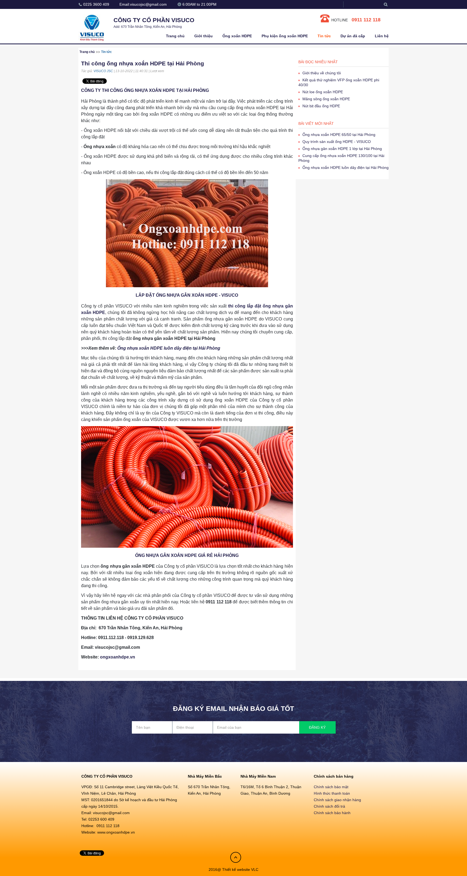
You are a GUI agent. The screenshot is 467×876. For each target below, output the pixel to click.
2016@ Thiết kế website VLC (233, 869)
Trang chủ (175, 36)
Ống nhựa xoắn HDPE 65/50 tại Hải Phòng (338, 134)
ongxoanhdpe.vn (117, 657)
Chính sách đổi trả (329, 806)
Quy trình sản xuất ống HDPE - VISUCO (336, 141)
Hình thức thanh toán (332, 793)
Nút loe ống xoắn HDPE (322, 92)
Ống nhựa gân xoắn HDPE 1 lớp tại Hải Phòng (342, 148)
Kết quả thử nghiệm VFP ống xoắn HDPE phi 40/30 (338, 82)
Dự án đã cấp (353, 36)
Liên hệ (382, 36)
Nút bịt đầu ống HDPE (321, 106)
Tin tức (324, 36)
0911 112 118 (366, 19)
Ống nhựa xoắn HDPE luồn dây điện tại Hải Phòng (168, 348)
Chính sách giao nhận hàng (337, 800)
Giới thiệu (203, 36)
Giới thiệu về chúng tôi (321, 73)
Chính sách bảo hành (332, 813)
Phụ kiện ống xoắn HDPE (285, 36)
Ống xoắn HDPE (237, 36)
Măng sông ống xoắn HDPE (326, 99)
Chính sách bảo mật (331, 787)
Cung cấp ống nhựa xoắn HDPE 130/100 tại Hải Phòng (341, 158)
